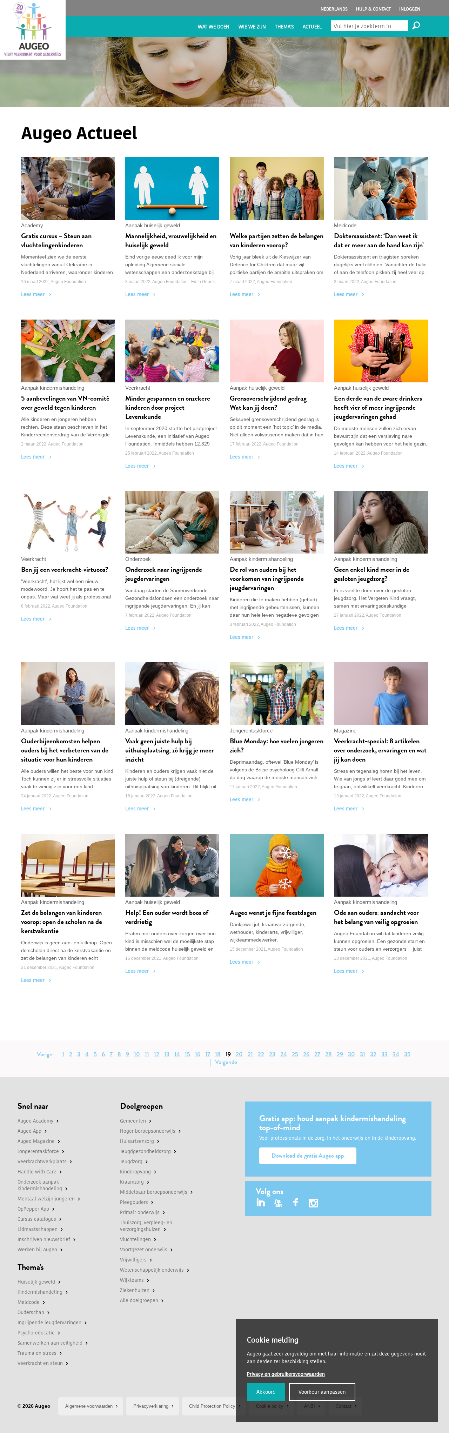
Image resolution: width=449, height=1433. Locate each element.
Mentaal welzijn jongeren (46, 1199)
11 (147, 1054)
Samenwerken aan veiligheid (50, 1343)
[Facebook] (295, 1203)
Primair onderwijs (140, 1212)
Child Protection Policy (212, 1406)
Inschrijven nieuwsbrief (44, 1239)
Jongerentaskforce (38, 1151)
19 (228, 1054)
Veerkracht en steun (40, 1363)
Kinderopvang (135, 1172)
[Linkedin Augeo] (260, 1203)
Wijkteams (132, 1280)
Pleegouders (134, 1202)
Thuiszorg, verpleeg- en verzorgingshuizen (146, 1226)
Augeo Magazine (36, 1141)
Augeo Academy (35, 1121)
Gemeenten (133, 1121)
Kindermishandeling (40, 1292)
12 (156, 1054)
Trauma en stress (37, 1353)
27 (317, 1054)
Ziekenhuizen (134, 1290)
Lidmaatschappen (38, 1229)
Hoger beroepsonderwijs (147, 1131)
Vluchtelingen (135, 1239)
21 (250, 1054)
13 (166, 1054)
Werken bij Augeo (37, 1249)
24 (283, 1054)
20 (239, 1054)
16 (197, 1054)
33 (384, 1054)
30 (351, 1054)
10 (137, 1054)
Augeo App (29, 1131)
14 (177, 1054)
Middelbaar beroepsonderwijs (153, 1192)
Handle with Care (37, 1172)
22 (261, 1054)
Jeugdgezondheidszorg (145, 1151)
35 (407, 1054)
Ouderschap (31, 1312)
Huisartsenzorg (137, 1141)
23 (272, 1054)
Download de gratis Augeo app (308, 1155)
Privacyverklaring (150, 1406)
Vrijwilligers (133, 1260)
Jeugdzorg (131, 1161)
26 (306, 1054)
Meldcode (29, 1302)
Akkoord (265, 1391)
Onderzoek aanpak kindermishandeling (40, 1185)
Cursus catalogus (37, 1219)
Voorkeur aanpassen (322, 1391)
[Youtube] (278, 1203)
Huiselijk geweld (36, 1282)
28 (328, 1054)
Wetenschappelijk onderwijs (152, 1270)
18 (218, 1054)
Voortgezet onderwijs (143, 1249)
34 (396, 1054)
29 (340, 1054)
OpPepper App (33, 1209)
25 (295, 1054)
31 (362, 1054)
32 (373, 1054)
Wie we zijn (252, 27)
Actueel (312, 27)
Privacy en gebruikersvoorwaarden (286, 1374)
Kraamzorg (132, 1182)
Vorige (44, 1054)
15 (187, 1054)
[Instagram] (313, 1204)
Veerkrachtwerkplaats (42, 1161)
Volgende (226, 1062)
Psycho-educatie (36, 1333)
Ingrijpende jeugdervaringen (49, 1322)
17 (207, 1054)
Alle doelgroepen (139, 1300)
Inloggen (409, 9)
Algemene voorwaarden (89, 1406)
